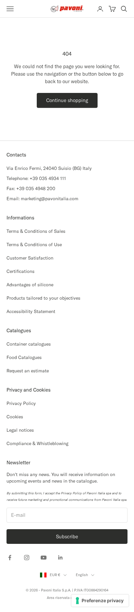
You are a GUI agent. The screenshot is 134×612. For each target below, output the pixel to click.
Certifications (20, 271)
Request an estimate (28, 371)
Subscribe (67, 536)
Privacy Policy (21, 403)
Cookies (15, 417)
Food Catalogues (24, 357)
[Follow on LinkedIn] (60, 557)
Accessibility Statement (31, 311)
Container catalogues (29, 344)
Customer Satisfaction (30, 258)
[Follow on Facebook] (10, 557)
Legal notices (20, 430)
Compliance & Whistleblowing (37, 443)
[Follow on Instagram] (26, 557)
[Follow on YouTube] (43, 557)
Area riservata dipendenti (67, 597)
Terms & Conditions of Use (34, 244)
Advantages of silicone (30, 285)
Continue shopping (67, 100)
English (82, 575)
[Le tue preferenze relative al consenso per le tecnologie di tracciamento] (100, 600)
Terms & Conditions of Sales (36, 231)
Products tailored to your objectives (43, 298)
